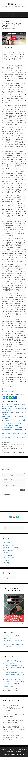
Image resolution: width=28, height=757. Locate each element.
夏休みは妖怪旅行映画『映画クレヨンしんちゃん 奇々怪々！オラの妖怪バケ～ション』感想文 (14, 729)
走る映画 (18, 446)
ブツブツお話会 (7, 555)
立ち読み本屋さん (8, 550)
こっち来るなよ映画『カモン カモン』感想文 (13, 437)
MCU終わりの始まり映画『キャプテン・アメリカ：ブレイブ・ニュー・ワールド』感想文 (14, 682)
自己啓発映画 (11, 446)
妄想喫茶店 (6, 553)
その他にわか (7, 560)
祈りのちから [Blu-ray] (8, 391)
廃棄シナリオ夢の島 (8, 558)
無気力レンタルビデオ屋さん (11, 548)
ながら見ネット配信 (8, 545)
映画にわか (14, 4)
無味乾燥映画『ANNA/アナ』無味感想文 (14, 452)
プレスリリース (9, 65)
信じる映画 (17, 444)
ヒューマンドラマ (8, 444)
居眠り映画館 (7, 442)
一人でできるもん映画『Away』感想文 (12, 427)
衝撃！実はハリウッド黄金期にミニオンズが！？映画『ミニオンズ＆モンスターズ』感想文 (14, 738)
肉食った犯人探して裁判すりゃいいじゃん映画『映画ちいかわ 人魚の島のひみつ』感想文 (14, 708)
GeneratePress (22, 754)
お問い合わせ (7, 563)
